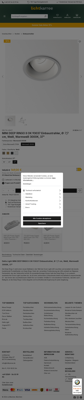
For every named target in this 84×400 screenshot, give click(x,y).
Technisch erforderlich (33, 190)
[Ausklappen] (60, 190)
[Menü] (80, 380)
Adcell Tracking (31, 204)
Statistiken (29, 194)
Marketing (29, 197)
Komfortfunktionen (32, 200)
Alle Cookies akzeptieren (42, 218)
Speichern (42, 223)
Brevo (28, 207)
